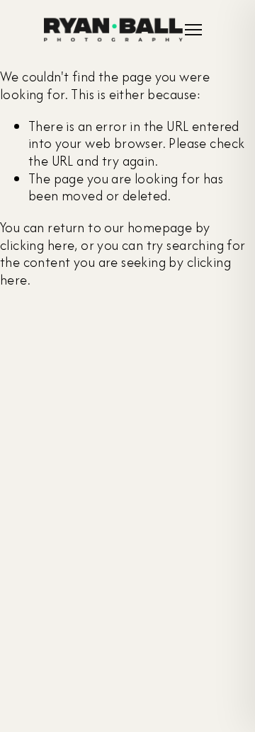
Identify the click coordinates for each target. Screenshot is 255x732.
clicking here (37, 245)
